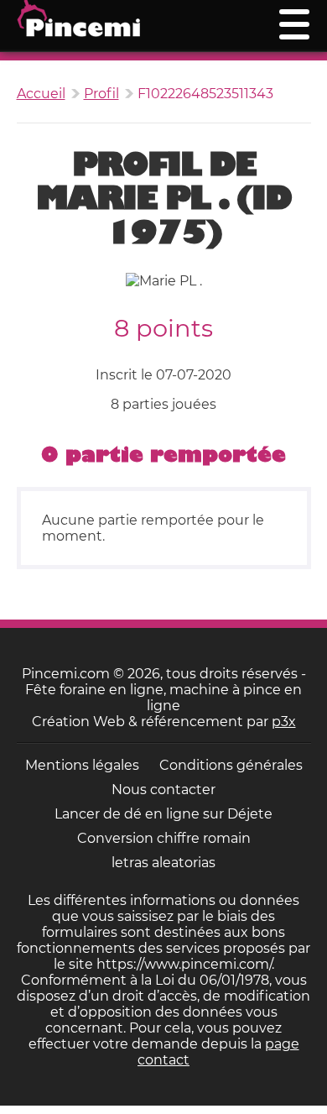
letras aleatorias (163, 863)
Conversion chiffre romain (164, 838)
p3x (284, 722)
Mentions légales (82, 765)
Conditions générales (231, 765)
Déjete (249, 814)
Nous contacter (163, 790)
